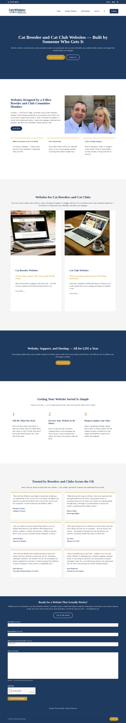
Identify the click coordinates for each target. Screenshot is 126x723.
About (108, 2)
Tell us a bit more (13, 651)
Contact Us (72, 57)
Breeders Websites (70, 11)
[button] (104, 11)
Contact (114, 11)
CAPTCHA (11, 686)
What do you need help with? (20, 641)
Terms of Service (71, 708)
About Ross (16, 128)
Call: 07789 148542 (63, 615)
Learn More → (20, 291)
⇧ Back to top (114, 719)
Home (59, 11)
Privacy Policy (60, 708)
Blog (113, 2)
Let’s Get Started (63, 363)
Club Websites (85, 11)
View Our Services (55, 57)
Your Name (14, 622)
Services (96, 11)
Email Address (15, 631)
